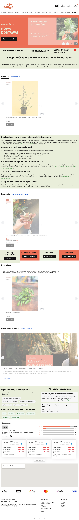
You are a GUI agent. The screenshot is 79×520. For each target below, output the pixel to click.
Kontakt (43, 511)
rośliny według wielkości (27, 401)
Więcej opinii (39, 460)
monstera (11, 414)
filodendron (20, 414)
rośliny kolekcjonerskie (62, 166)
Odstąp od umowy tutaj (47, 502)
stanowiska (23, 143)
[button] (56, 6)
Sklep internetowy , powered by (37, 518)
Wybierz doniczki (49, 256)
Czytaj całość (6, 378)
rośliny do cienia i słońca (10, 401)
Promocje (62, 502)
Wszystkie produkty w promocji (20, 194)
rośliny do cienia (70, 400)
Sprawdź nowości (9, 39)
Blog (42, 505)
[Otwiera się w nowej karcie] (75, 50)
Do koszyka (10, 124)
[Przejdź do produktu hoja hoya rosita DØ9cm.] (25, 293)
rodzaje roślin (7, 405)
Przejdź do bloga (25, 328)
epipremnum (30, 414)
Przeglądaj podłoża (69, 256)
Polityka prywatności (46, 508)
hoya (4, 414)
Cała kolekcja (14, 76)
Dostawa (43, 509)
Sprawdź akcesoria (29, 256)
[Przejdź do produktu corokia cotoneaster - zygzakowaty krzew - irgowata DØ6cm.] (25, 98)
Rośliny (62, 503)
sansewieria (15, 417)
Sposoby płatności (45, 503)
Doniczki (62, 505)
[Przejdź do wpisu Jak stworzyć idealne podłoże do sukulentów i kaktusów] (39, 349)
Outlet (62, 506)
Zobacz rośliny (10, 258)
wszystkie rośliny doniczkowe (11, 398)
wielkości (30, 143)
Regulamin (43, 506)
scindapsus (6, 417)
